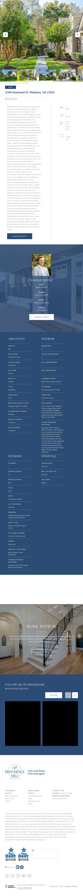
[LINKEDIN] (18, 876)
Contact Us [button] (41, 652)
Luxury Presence (24, 888)
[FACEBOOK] (7, 876)
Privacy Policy (71, 886)
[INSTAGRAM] (13, 876)
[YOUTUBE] (24, 876)
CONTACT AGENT (41, 317)
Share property (19, 236)
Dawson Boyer (42, 280)
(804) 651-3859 (41, 295)
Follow (53, 695)
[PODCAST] (29, 876)
